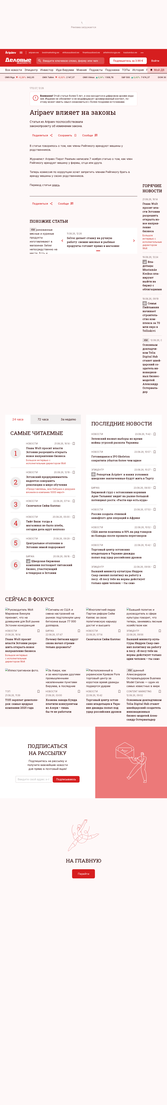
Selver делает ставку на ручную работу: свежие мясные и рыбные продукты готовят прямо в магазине (93, 242)
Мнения (81, 70)
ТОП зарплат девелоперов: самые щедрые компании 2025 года (21, 703)
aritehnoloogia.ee (111, 52)
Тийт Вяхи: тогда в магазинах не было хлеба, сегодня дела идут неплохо (45, 525)
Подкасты (96, 70)
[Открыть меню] (21, 52)
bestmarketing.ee (50, 52)
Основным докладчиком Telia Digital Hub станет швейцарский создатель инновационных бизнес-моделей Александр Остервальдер (152, 368)
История (138, 70)
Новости (32, 443)
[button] (33, 779)
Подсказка (112, 70)
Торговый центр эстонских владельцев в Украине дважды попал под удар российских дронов (116, 553)
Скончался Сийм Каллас (43, 505)
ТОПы (126, 70)
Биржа (30, 556)
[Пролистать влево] (62, 240)
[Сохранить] (74, 444)
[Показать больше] (142, 52)
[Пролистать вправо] (134, 240)
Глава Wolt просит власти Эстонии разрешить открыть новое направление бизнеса (46, 452)
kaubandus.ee (130, 52)
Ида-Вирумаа (65, 70)
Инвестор (46, 70)
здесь (56, 185)
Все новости (13, 70)
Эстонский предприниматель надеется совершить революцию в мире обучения (47, 480)
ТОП (7, 691)
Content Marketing (139, 691)
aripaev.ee (34, 52)
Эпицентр (31, 70)
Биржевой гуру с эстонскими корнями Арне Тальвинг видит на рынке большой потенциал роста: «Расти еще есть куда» (120, 496)
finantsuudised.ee (91, 52)
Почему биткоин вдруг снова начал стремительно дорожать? (62, 643)
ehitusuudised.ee (70, 52)
